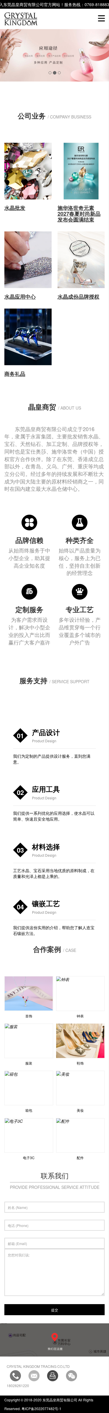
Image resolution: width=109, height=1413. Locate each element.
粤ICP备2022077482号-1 (41, 1408)
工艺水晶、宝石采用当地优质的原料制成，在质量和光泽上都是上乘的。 (53, 873)
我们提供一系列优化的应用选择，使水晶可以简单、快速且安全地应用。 (53, 816)
